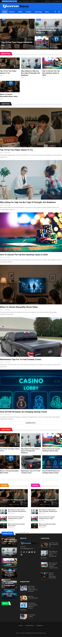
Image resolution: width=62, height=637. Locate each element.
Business (12, 12)
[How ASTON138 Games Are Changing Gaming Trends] (31, 389)
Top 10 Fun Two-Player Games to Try (16, 150)
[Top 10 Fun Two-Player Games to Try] (10, 63)
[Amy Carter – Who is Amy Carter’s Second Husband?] (23, 588)
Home (20, 1)
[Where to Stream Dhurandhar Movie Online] (10, 86)
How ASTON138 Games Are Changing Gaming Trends (23, 412)
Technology (38, 12)
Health (20, 12)
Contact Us (32, 1)
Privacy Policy (26, 1)
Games (3, 19)
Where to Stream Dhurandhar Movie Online (55, 46)
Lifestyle (28, 12)
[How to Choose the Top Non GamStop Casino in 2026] (52, 63)
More (47, 12)
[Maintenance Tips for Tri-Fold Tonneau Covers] (31, 337)
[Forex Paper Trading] (23, 616)
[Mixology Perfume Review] (23, 598)
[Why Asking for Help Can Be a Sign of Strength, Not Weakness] (31, 63)
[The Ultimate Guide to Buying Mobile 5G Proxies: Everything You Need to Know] (23, 605)
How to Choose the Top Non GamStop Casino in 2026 (51, 73)
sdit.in (44, 633)
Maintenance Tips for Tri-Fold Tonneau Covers (20, 359)
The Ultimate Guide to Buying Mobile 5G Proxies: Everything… (28, 606)
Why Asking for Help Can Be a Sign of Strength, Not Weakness (48, 30)
